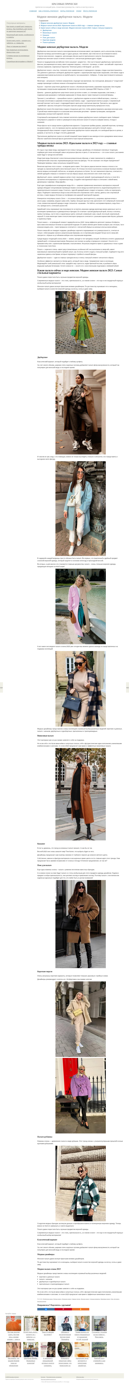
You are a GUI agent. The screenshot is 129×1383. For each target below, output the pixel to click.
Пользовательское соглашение (54, 1377)
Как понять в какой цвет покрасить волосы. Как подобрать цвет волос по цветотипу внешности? (19, 29)
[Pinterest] (63, 1309)
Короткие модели (49, 40)
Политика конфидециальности (48, 1379)
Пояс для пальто (49, 37)
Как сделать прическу (49, 10)
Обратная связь (80, 1377)
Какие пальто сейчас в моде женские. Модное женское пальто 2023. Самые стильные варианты (76, 28)
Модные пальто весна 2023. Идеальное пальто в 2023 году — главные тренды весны (73, 25)
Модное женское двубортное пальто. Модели (57, 23)
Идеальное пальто (66, 1299)
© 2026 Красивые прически (12, 1377)
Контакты (43, 1377)
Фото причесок (90, 10)
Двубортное (47, 30)
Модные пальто (57, 1299)
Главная (33, 10)
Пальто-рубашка (49, 42)
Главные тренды (76, 1299)
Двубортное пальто (48, 1299)
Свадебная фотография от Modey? (20, 61)
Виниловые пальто (50, 33)
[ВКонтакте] (46, 1309)
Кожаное (46, 35)
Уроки (78, 10)
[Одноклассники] (80, 1309)
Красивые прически (64, 4)
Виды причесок (67, 10)
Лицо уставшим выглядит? (17, 46)
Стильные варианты (95, 1299)
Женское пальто (85, 1299)
